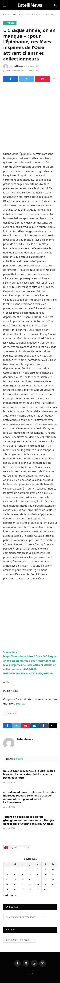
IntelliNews (18, 66)
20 (15, 884)
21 (22, 884)
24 (45, 884)
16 (37, 879)
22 (30, 884)
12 (7, 879)
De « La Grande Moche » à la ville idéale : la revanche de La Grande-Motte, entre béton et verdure (29, 774)
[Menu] (5, 5)
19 (7, 884)
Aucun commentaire (15, 70)
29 (30, 889)
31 (45, 889)
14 (22, 879)
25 (53, 884)
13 (15, 879)
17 (45, 879)
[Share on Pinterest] (42, 79)
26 (7, 889)
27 (15, 889)
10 (45, 874)
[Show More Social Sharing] (54, 79)
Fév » (13, 895)
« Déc (6, 895)
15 (30, 879)
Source (20, 703)
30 (37, 889)
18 (53, 879)
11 (53, 874)
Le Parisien (9, 23)
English (12, 847)
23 (37, 884)
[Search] (55, 5)
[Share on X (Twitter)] (26, 79)
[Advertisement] (30, 116)
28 (22, 889)
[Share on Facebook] (10, 79)
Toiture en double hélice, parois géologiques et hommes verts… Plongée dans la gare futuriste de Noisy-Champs (28, 820)
